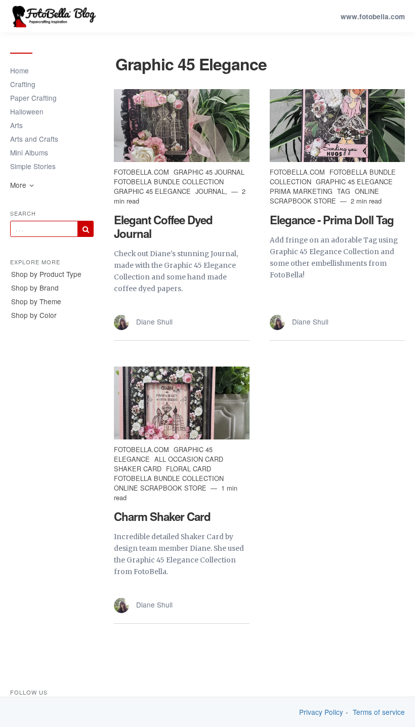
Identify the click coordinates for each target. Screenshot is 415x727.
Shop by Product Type (46, 274)
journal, (212, 191)
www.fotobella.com (373, 16)
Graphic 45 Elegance (153, 191)
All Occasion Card (188, 459)
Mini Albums (29, 152)
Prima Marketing (302, 191)
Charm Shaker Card (162, 516)
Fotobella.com (142, 172)
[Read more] (182, 125)
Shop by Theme (36, 301)
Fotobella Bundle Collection (169, 181)
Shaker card (138, 468)
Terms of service (379, 712)
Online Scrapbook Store (324, 196)
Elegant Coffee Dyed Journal (163, 226)
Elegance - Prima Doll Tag (332, 220)
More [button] (19, 185)
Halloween (27, 111)
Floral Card (188, 468)
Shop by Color (34, 315)
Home (19, 70)
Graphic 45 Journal (209, 172)
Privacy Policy (321, 712)
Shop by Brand (35, 287)
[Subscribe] (85, 229)
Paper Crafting (33, 98)
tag (344, 191)
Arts (16, 125)
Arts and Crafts (34, 139)
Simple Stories (33, 166)
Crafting (22, 84)
